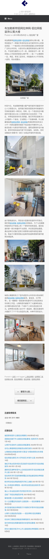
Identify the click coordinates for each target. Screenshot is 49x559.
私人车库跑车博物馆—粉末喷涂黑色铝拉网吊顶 (22, 485)
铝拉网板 (25, 40)
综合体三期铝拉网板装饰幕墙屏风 (17, 519)
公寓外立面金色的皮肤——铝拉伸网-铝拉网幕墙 (23, 513)
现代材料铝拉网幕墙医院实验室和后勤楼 (20, 523)
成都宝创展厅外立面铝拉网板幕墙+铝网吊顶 (21, 439)
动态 (14, 376)
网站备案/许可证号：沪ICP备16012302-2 (24, 549)
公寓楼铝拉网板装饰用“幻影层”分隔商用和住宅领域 (24, 451)
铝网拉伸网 (17, 40)
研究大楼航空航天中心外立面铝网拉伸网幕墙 (22, 529)
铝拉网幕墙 (18, 379)
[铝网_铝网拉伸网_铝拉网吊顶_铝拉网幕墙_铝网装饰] (24, 3)
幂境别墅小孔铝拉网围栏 (14, 498)
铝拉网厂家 (33, 35)
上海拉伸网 (29, 376)
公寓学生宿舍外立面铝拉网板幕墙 (17, 445)
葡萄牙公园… (24, 391)
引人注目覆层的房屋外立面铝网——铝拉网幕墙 (22, 501)
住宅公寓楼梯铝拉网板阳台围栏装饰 (18, 448)
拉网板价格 (9, 379)
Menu (10, 18)
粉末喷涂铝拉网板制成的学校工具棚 (18, 481)
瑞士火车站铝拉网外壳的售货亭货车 (18, 491)
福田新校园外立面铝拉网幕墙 (16, 435)
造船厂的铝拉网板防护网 (14, 494)
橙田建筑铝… (24, 400)
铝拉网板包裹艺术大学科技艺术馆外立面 (20, 457)
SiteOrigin (22, 554)
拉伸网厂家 (39, 376)
